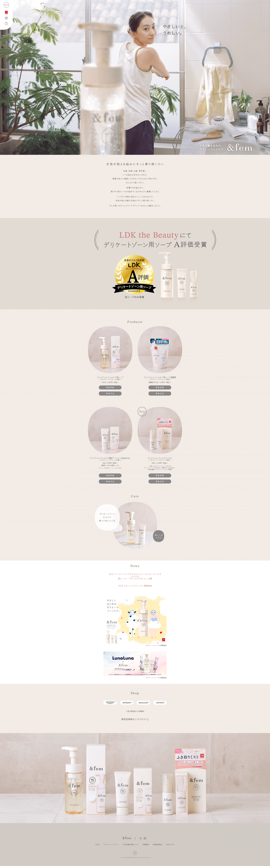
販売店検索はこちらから (133, 719)
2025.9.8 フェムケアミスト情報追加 (135, 586)
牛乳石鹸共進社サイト (131, 844)
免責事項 (145, 844)
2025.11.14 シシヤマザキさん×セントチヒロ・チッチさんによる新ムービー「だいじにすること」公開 (135, 576)
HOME (97, 844)
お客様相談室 (157, 844)
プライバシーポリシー (111, 844)
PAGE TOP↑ (170, 844)
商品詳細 (110, 387)
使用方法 (110, 393)
